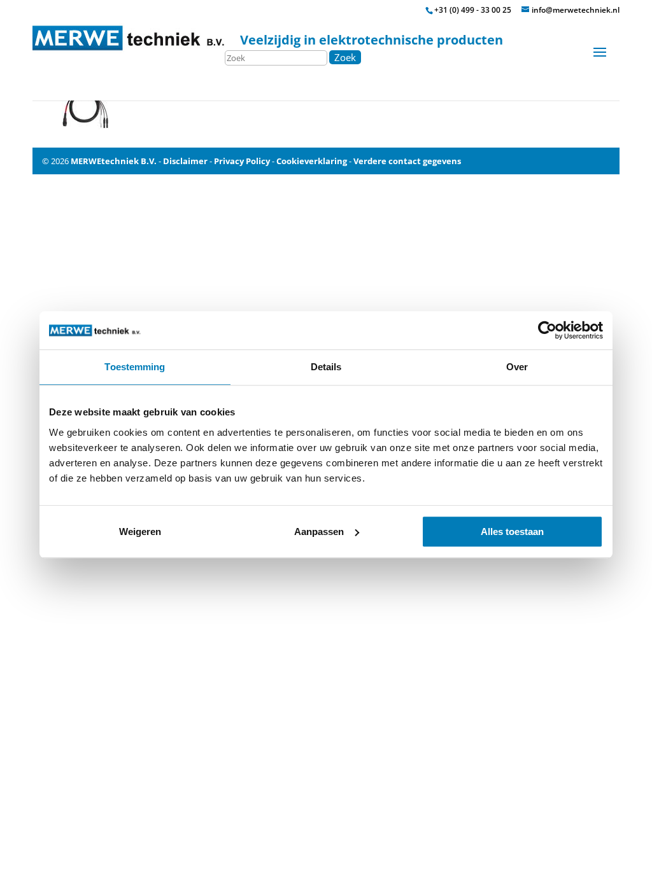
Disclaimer (185, 161)
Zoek (345, 57)
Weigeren (140, 531)
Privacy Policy (242, 161)
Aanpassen (319, 531)
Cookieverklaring (311, 161)
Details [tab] (326, 366)
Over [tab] (517, 366)
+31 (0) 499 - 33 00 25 (472, 9)
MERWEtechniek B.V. (114, 161)
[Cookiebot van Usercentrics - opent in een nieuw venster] (547, 330)
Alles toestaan (512, 531)
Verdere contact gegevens (407, 161)
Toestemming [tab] (134, 366)
